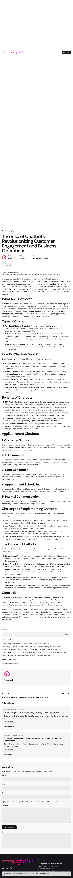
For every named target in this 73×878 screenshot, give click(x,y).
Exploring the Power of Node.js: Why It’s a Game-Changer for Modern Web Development (34, 652)
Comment (6, 805)
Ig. (7, 868)
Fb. (11, 868)
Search (4, 630)
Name (4, 775)
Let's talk (66, 53)
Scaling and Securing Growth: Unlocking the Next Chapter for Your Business (29, 649)
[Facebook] (4, 265)
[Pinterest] (10, 265)
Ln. (3, 868)
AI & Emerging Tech (9, 231)
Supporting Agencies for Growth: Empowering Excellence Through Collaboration (31, 647)
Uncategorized (9, 722)
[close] (69, 874)
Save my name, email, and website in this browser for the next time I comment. (32, 802)
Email (4, 784)
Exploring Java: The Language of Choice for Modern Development (26, 655)
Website (4, 793)
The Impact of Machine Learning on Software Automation (26, 697)
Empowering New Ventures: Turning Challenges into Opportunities (26, 644)
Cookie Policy (44, 874)
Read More (8, 726)
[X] (7, 265)
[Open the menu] (4, 52)
